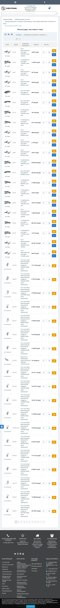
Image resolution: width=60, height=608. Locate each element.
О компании (6, 562)
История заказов (36, 566)
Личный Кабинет (36, 564)
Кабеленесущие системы (22, 577)
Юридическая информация (6, 577)
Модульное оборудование (21, 586)
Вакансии (5, 567)
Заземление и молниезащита (21, 570)
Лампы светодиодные (21, 590)
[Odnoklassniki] (17, 553)
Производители (7, 591)
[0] (49, 9)
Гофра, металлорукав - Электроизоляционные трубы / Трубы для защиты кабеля (24, 565)
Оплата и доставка (7, 564)
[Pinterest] (20, 553)
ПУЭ (3, 584)
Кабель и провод (22, 580)
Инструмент (20, 574)
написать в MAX (31, 9)
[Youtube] (23, 553)
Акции (4, 593)
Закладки (34, 568)
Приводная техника (23, 594)
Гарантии (5, 569)
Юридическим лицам (6, 580)
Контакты (5, 586)
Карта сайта (5, 588)
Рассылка (34, 571)
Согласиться (30, 606)
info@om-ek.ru (30, 11)
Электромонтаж (7, 571)
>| (43, 522)
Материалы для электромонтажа (22, 583)
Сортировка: (19, 34)
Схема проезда (6, 574)
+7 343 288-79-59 (52, 569)
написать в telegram (30, 7)
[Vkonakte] (14, 553)
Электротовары (7, 19)
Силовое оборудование (21, 596)
